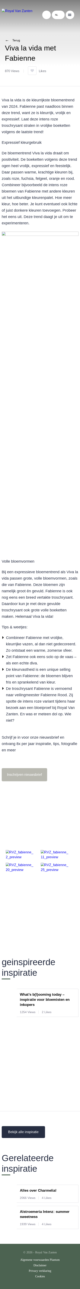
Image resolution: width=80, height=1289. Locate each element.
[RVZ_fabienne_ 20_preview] (22, 870)
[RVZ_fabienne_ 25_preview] (57, 870)
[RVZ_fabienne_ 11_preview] (57, 857)
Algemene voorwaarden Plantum (40, 1259)
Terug (16, 40)
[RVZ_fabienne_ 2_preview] (22, 857)
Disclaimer (40, 1265)
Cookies (40, 1276)
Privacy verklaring (40, 1270)
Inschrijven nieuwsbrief (24, 774)
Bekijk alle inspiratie (23, 1132)
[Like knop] (32, 70)
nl (56, 15)
